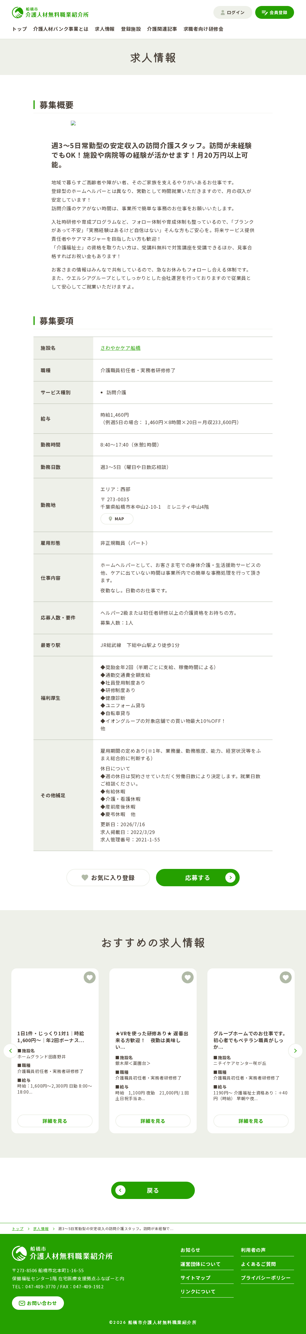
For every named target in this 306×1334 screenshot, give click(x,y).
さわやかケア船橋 (120, 347)
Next (295, 1050)
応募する (197, 877)
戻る (153, 1190)
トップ (19, 28)
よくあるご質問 (258, 1263)
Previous (10, 1050)
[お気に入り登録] (90, 977)
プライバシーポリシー (266, 1277)
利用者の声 (253, 1249)
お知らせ (190, 1249)
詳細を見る (55, 1120)
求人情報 (105, 28)
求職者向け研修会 (203, 28)
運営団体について (200, 1263)
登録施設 (131, 28)
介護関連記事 (162, 28)
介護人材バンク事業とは (61, 28)
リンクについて (198, 1291)
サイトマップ (195, 1277)
